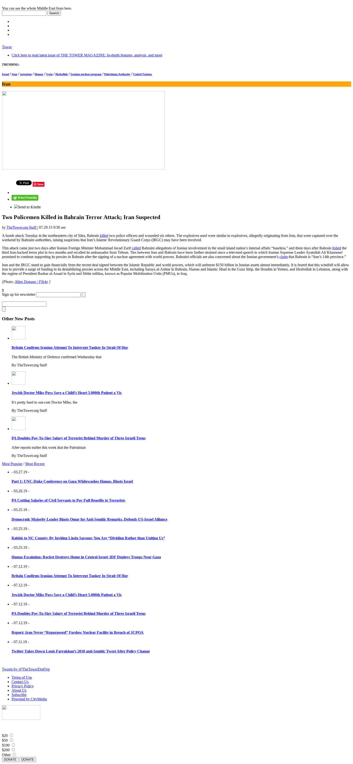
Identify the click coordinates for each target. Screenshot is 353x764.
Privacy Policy (23, 686)
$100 (6, 745)
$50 (5, 740)
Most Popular (12, 464)
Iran (14, 74)
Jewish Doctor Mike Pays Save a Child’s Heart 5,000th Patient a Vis (67, 393)
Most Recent (34, 464)
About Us (19, 690)
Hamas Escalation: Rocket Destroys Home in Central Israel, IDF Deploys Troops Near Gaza (86, 557)
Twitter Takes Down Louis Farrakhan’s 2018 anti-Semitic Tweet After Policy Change (81, 651)
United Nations (142, 74)
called (136, 248)
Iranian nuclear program (86, 74)
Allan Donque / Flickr (31, 282)
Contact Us (20, 682)
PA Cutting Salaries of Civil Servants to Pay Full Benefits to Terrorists (68, 500)
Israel (5, 74)
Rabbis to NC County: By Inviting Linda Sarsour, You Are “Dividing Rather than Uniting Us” (88, 538)
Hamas (39, 74)
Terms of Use (22, 677)
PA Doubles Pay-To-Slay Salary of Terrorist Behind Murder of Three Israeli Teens (79, 438)
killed (104, 236)
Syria (49, 74)
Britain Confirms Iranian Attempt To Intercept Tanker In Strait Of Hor (70, 347)
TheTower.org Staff (21, 227)
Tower (7, 47)
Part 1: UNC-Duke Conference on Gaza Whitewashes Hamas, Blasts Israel (72, 481)
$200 (6, 750)
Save (40, 184)
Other (6, 755)
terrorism (26, 74)
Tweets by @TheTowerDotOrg (26, 669)
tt (3, 290)
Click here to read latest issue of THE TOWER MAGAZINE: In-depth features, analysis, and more (87, 55)
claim (284, 257)
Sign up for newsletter (18, 294)
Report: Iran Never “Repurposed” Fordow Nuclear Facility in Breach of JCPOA (78, 632)
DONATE (10, 759)
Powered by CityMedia (29, 699)
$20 (5, 735)
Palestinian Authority (117, 74)
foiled (336, 248)
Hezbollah (61, 74)
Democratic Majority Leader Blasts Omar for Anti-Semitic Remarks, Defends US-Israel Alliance (89, 519)
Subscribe (19, 695)
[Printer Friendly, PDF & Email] (25, 199)
